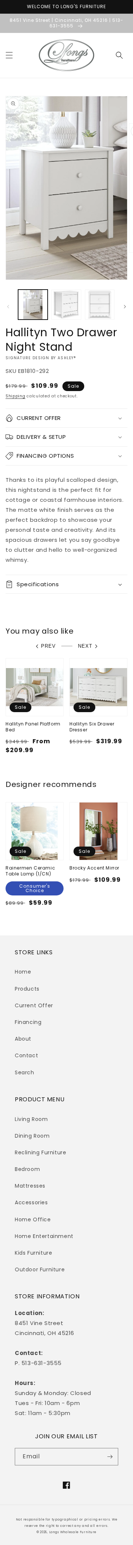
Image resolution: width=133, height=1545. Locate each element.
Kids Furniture (33, 1253)
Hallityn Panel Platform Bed (33, 727)
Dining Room (32, 1135)
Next (85, 646)
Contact (26, 1055)
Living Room (31, 1119)
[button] (9, 55)
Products (27, 988)
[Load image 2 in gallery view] (66, 304)
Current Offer (34, 1005)
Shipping (15, 396)
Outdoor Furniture (40, 1269)
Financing (28, 1022)
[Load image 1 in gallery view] (33, 304)
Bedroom (27, 1169)
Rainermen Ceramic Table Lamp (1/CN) (30, 871)
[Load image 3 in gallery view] (100, 304)
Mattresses (30, 1185)
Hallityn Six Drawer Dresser (91, 727)
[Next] (125, 306)
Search (24, 1072)
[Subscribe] (110, 1456)
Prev (48, 646)
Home (23, 971)
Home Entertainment (44, 1236)
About (23, 1038)
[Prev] (8, 306)
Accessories (31, 1202)
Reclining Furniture (40, 1152)
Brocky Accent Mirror (94, 868)
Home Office (33, 1219)
